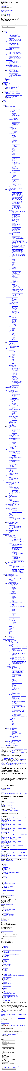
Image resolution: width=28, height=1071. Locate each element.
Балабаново (6, 946)
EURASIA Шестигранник (18, 211)
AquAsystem (12, 484)
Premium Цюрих (16, 232)
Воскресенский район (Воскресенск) (12, 950)
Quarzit (13, 151)
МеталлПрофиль (16, 394)
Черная (14, 181)
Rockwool (11, 637)
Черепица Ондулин (14, 346)
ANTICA (14, 319)
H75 (13, 364)
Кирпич (14, 685)
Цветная (14, 185)
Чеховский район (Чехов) (9, 993)
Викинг (14, 136)
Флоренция (15, 302)
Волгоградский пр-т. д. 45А (7, 895)
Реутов (5, 982)
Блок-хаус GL (15, 732)
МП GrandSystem (16, 492)
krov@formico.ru (4, 6)
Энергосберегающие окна (18, 561)
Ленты (10, 619)
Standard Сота (15, 215)
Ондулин (11, 38)
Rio (13, 334)
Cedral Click (12, 744)
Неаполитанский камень (18, 670)
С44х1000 (14, 377)
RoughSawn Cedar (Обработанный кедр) (17, 714)
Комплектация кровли (11, 65)
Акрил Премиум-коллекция (19, 661)
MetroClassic (15, 308)
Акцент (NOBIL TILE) (17, 199)
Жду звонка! (5, 1035)
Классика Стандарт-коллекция (19, 659)
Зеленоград (6, 956)
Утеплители (12, 69)
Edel (13, 727)
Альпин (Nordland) (16, 207)
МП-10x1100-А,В (16, 368)
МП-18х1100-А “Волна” (18, 381)
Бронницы (6, 948)
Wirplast (11, 576)
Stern (13, 720)
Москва (5, 973)
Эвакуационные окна (17, 560)
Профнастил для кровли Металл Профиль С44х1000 (13, 818)
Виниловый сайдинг (14, 71)
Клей (10, 626)
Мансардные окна (13, 61)
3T (12, 265)
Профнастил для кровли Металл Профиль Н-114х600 (14, 858)
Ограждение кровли (14, 44)
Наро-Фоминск (7, 974)
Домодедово (6, 952)
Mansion (14, 268)
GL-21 (13, 355)
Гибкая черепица (13, 35)
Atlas (13, 148)
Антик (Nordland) (16, 205)
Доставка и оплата (5, 790)
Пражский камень (16, 674)
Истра (4, 960)
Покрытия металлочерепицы (13, 93)
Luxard (10, 326)
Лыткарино (6, 970)
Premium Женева (16, 224)
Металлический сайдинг (15, 74)
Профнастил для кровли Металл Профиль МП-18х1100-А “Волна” (11, 838)
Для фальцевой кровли (14, 409)
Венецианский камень (17, 671)
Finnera (14, 129)
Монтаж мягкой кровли (12, 87)
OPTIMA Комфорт (16, 539)
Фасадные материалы (11, 70)
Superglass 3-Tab (16, 275)
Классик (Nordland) (16, 203)
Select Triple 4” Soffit (17, 512)
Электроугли (6, 1000)
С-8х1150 (14, 367)
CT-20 (13, 284)
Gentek (10, 531)
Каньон (14, 689)
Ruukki (11, 127)
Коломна (5, 961)
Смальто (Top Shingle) (17, 193)
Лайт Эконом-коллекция (18, 663)
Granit (13, 161)
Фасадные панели (13, 73)
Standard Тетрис (16, 216)
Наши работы (6, 89)
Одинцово (6, 978)
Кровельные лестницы (14, 47)
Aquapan (14, 315)
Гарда (13, 110)
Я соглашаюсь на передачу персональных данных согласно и (14, 1033)
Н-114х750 (14, 373)
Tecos (10, 513)
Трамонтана (15, 126)
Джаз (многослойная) (17, 251)
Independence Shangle (17, 287)
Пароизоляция (12, 593)
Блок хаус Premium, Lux (18, 657)
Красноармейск (7, 964)
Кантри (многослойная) (18, 250)
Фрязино (5, 991)
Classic (13, 114)
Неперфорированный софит (19, 519)
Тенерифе (16, 760)
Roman (13, 329)
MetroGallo (14, 311)
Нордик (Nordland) (16, 206)
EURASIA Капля (16, 214)
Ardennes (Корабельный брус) (19, 646)
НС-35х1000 (15, 379)
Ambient (14, 267)
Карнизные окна (16, 550)
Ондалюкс (11, 343)
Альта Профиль (13, 667)
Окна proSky (15, 556)
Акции (5, 100)
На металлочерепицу (14, 391)
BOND (13, 322)
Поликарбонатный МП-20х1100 (16, 383)
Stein (13, 724)
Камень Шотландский (17, 672)
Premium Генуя (15, 225)
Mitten (10, 509)
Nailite (10, 694)
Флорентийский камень (18, 668)
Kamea (13, 116)
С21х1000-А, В (15, 370)
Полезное (5, 92)
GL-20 (13, 354)
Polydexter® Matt (16, 170)
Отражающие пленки (14, 611)
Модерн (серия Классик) (18, 240)
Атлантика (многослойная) (18, 255)
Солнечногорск (7, 986)
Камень (14, 684)
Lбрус (13, 737)
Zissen (13, 339)
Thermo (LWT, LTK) (17, 570)
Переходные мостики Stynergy (8, 808)
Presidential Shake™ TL (17, 293)
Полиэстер (14, 140)
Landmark (14, 285)
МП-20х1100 (15, 369)
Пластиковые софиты (14, 56)
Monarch (14, 278)
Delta (13, 591)
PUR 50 (14, 159)
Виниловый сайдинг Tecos (7, 802)
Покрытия (11, 133)
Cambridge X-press (16, 271)
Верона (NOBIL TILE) (17, 198)
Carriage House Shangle (17, 289)
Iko (10, 269)
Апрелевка (6, 944)
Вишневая (14, 183)
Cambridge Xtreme (16, 272)
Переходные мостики (14, 45)
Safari (13, 149)
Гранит (14, 690)
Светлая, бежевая (16, 184)
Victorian (14, 280)
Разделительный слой (14, 617)
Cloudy (13, 150)
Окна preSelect (15, 554)
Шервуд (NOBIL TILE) (17, 202)
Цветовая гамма (13, 172)
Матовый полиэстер (17, 155)
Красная (14, 175)
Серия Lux (14, 503)
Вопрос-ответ (9, 80)
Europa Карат (15, 223)
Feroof (10, 332)
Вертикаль (14, 734)
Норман (14, 138)
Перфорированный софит (18, 518)
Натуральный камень (17, 650)
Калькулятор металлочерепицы (11, 91)
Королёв (5, 962)
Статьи (8, 98)
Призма (14, 145)
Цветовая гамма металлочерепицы (14, 95)
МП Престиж (15, 488)
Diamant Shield (15, 281)
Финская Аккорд (16, 236)
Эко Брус (14, 731)
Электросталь (6, 998)
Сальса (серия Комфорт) (18, 238)
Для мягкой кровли (14, 399)
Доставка (5, 82)
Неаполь (14, 677)
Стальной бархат (16, 144)
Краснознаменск (7, 966)
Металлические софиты (15, 57)
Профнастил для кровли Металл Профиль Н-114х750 (14, 855)
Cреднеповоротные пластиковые (17, 547)
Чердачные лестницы (14, 63)
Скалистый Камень (17, 683)
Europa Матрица (16, 221)
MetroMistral (15, 313)
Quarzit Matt (15, 162)
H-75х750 (14, 372)
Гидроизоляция (13, 584)
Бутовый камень (16, 693)
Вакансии (8, 79)
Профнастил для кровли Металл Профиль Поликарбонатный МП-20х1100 (11, 842)
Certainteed (11, 664)
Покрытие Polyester (17, 526)
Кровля (8, 32)
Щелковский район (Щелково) (10, 996)
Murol (10, 497)
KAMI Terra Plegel (13, 341)
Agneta (13, 153)
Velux (10, 536)
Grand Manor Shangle (17, 290)
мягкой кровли (18, 793)
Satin (13, 167)
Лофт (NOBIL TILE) (17, 197)
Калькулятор (12, 186)
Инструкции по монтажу (12, 96)
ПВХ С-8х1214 (15, 385)
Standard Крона (15, 219)
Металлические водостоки (15, 51)
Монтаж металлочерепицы (12, 86)
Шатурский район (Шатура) (10, 995)
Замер (4, 101)
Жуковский (6, 955)
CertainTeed (12, 282)
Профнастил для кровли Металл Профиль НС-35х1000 (14, 834)
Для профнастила (13, 416)
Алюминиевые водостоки (15, 53)
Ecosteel (14, 164)
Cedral (10, 742)
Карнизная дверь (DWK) (18, 569)
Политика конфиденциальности (8, 1014)
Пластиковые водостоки (15, 52)
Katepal (11, 256)
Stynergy (11, 107)
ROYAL (14, 321)
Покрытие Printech (16, 527)
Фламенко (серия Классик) (18, 245)
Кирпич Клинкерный (17, 681)
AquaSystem (12, 525)
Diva (13, 338)
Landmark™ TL (16, 291)
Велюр (13, 137)
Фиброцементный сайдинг (15, 75)
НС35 (13, 361)
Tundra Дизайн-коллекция (18, 662)
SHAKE (14, 320)
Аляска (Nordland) (16, 208)
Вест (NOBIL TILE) (17, 201)
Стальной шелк (16, 157)
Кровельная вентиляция (15, 66)
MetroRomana (15, 312)
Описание (3, 776)
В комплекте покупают (11, 776)
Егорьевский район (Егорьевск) (11, 954)
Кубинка (5, 968)
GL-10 (13, 352)
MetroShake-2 (15, 307)
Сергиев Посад (7, 983)
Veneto (13, 335)
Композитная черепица (15, 36)
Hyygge (14, 132)
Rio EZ (13, 337)
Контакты (5, 102)
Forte (13, 264)
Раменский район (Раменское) (10, 980)
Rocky (13, 262)
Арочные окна (15, 549)
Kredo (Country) (16, 115)
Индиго (11, 758)
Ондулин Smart (13, 344)
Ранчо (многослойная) (17, 249)
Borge (13, 392)
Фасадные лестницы (14, 48)
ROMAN (14, 324)
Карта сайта (3, 1011)
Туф (13, 679)
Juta (13, 585)
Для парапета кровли (14, 435)
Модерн (14, 113)
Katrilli (13, 259)
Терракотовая (15, 179)
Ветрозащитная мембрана (15, 602)
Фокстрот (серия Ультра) (18, 247)
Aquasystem (12, 532)
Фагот (13, 692)
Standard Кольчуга (16, 218)
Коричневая (15, 173)
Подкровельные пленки (15, 67)
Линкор (11, 505)
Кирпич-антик (15, 688)
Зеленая (14, 177)
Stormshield (14, 273)
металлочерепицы (9, 793)
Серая (13, 176)
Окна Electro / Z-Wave (17, 553)
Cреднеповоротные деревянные (17, 545)
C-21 (13, 360)
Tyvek (13, 587)
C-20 (13, 359)
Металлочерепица (13, 34)
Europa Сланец (15, 220)
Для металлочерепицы (14, 427)
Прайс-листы (6, 83)
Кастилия (6, 758)
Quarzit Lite (15, 158)
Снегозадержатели (13, 43)
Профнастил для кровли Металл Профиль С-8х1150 (13, 828)
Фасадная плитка (16, 687)
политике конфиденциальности (18, 1033)
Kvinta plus (14, 118)
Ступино (5, 988)
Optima (13, 396)
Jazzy (13, 260)
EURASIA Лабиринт (17, 212)
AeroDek (11, 298)
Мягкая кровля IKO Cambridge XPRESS (14, 752)
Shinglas (11, 233)
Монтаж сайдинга (10, 88)
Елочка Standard (16, 655)
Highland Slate (15, 286)
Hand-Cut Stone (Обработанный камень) (18, 699)
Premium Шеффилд (16, 227)
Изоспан (14, 588)
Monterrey (14, 128)
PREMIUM (14, 540)
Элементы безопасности (12, 41)
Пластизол (14, 146)
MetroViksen (15, 310)
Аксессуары (9, 60)
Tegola (10, 190)
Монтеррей (15, 120)
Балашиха (5, 947)
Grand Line (11, 111)
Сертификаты (9, 97)
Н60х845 (14, 376)
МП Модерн (15, 491)
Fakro (10, 543)
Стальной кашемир (16, 163)
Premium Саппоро (16, 229)
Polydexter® (15, 168)
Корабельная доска (16, 733)
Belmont (14, 295)
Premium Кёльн (15, 230)
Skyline (14, 276)
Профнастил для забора (15, 76)
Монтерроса (15, 124)
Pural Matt (14, 141)
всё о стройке (21, 1018)
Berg (13, 721)
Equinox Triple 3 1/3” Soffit (18, 510)
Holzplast (11, 517)
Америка (22, 759)
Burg (13, 723)
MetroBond (14, 304)
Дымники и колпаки (14, 62)
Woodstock (14, 738)
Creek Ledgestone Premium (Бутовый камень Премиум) (19, 709)
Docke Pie (11, 210)
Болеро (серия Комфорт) (18, 237)
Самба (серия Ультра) (17, 246)
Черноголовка (6, 992)
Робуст (13, 300)
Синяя (13, 180)
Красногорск (6, 965)
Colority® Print (15, 166)
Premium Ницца (16, 228)
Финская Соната (16, 234)
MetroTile (11, 303)
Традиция (14, 299)
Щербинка (6, 997)
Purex (13, 154)
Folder (13, 589)
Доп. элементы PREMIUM (18, 541)
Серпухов (5, 984)
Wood (13, 333)
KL (13, 258)
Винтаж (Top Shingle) (17, 192)
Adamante (14, 131)
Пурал (13, 135)
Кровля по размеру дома (15, 40)
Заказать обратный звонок (7, 10)
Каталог (5, 31)
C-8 (13, 357)
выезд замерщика (5, 789)
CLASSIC (14, 325)
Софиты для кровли (11, 54)
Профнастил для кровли (15, 39)
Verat (10, 499)
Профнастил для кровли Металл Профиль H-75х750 (13, 852)
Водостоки (9, 49)
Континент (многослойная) (18, 254)
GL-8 (13, 351)
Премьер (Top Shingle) (17, 195)
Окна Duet (14, 552)
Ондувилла (12, 347)
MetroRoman (15, 306)
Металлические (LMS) (17, 571)
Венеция (14, 680)
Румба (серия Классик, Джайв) (19, 242)
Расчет (2, 792)
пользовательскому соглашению (10, 1034)
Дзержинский (6, 951)
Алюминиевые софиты (15, 58)
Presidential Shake (16, 294)
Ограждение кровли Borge (7, 805)
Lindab (10, 495)
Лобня (5, 969)
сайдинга (25, 793)
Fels (13, 725)
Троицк (5, 989)
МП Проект (15, 490)
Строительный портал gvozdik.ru (17, 1025)
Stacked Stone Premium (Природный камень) (17, 704)
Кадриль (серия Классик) (18, 241)
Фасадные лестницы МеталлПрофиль (10, 810)
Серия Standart (15, 501)
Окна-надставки (16, 557)
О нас (4, 78)
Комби (13, 676)
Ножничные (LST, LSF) (18, 573)
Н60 (13, 363)
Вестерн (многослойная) (18, 252)
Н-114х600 (14, 374)
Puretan (14, 142)
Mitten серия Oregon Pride (21, 749)
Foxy (13, 263)
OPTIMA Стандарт (16, 538)
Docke (10, 500)
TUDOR (14, 317)
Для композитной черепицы (16, 405)
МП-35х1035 (15, 378)
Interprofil (11, 386)
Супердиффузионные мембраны (17, 606)
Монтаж (5, 84)
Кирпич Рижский (16, 675)
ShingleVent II (12, 582)
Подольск (5, 979)
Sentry (13, 644)
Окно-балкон (15, 558)
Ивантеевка (6, 959)
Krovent (11, 580)
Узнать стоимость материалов (8, 1068)
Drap (13, 171)
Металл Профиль (13, 119)
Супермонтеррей (16, 109)
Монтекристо (15, 123)
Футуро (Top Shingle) (17, 194)
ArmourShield (15, 277)
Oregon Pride (15, 642)
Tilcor (10, 316)
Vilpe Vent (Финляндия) (15, 578)
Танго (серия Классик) (17, 243)
